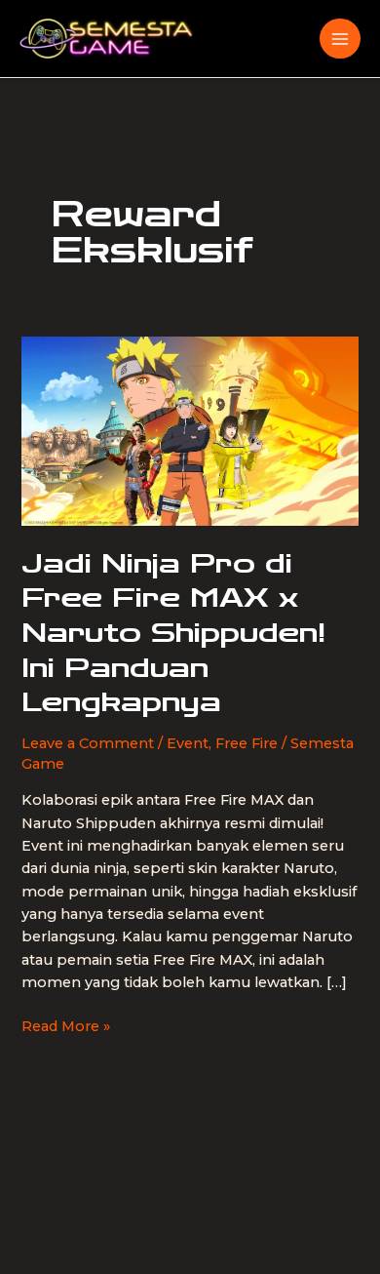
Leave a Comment (87, 743)
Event (188, 743)
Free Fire (246, 743)
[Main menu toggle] (340, 39)
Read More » (65, 1027)
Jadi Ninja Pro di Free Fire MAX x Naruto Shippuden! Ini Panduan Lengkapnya (173, 633)
